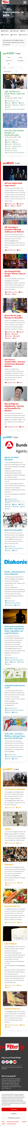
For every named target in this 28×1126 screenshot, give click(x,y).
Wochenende (20, 61)
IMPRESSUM (5, 1067)
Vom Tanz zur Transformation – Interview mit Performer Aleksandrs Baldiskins (15, 362)
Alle (9, 64)
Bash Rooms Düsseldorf (13, 530)
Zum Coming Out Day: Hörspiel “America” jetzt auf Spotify (15, 273)
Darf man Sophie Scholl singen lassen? (13, 184)
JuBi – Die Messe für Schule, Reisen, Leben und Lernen (14, 93)
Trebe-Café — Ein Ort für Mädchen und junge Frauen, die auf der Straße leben (15, 735)
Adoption (8, 829)
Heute (8, 57)
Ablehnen (14, 1113)
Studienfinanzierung (12, 1008)
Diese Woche (9, 61)
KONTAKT (4, 1068)
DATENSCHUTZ (12, 1067)
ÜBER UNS (19, 1067)
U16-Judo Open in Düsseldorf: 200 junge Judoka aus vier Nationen (14, 229)
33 (18, 431)
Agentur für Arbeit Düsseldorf (12, 458)
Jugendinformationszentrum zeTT (15, 686)
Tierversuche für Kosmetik (15, 789)
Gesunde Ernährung (12, 906)
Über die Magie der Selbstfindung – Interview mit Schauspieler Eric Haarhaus (14, 407)
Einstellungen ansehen (14, 1118)
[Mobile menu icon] (24, 2)
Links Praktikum (11, 943)
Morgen (20, 57)
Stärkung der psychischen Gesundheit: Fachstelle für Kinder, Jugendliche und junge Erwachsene (14, 629)
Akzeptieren (14, 1109)
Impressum (24, 1121)
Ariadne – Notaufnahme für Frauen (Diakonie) (15, 572)
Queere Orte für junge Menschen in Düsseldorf (14, 316)
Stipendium (9, 864)
